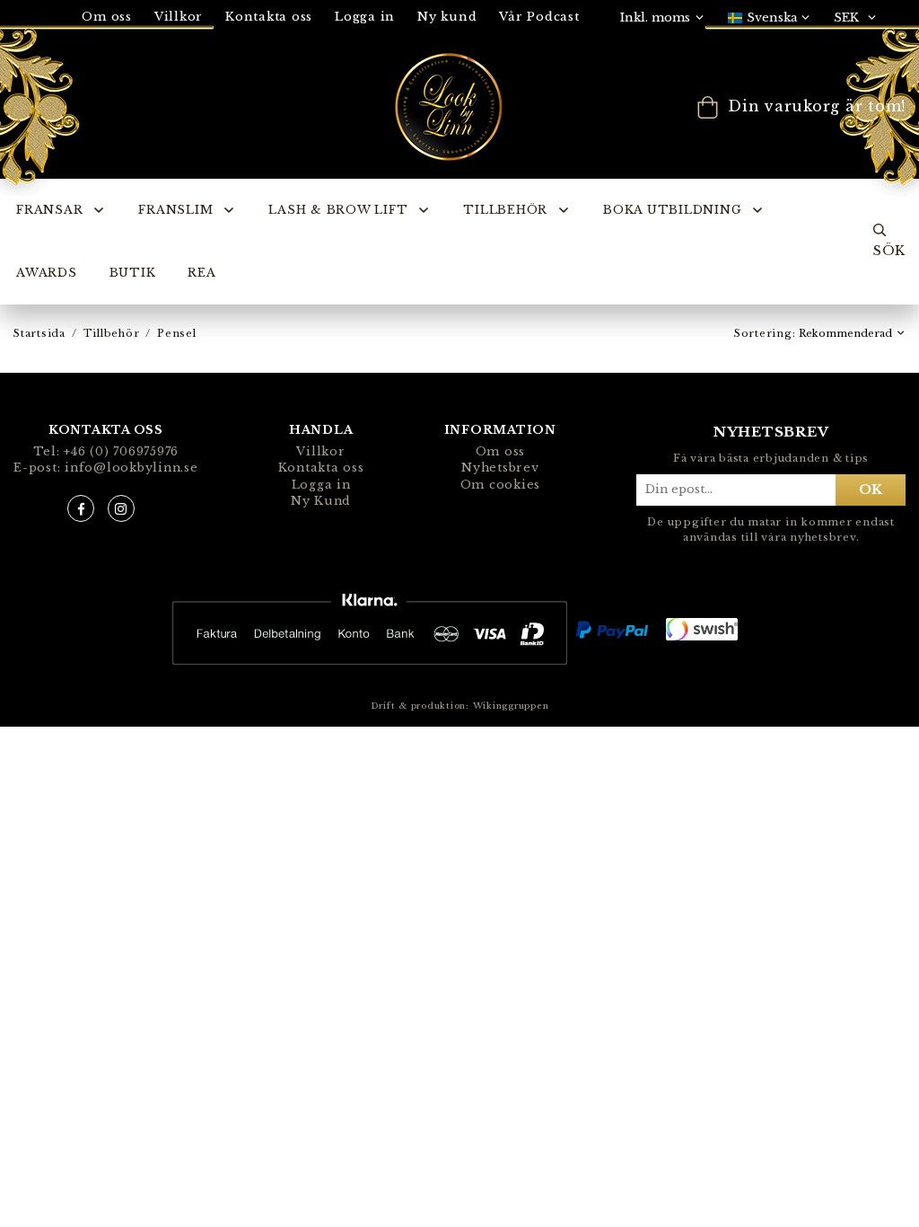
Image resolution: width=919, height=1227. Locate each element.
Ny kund (447, 16)
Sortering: (766, 333)
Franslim (175, 209)
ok (870, 489)
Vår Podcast (539, 16)
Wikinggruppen (511, 706)
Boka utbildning (672, 209)
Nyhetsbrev (500, 467)
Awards (46, 272)
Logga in (365, 16)
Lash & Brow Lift (337, 209)
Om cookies (500, 484)
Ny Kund (321, 501)
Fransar (49, 209)
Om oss (501, 451)
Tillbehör (505, 209)
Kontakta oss (268, 16)
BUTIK (132, 272)
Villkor (320, 451)
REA (201, 272)
